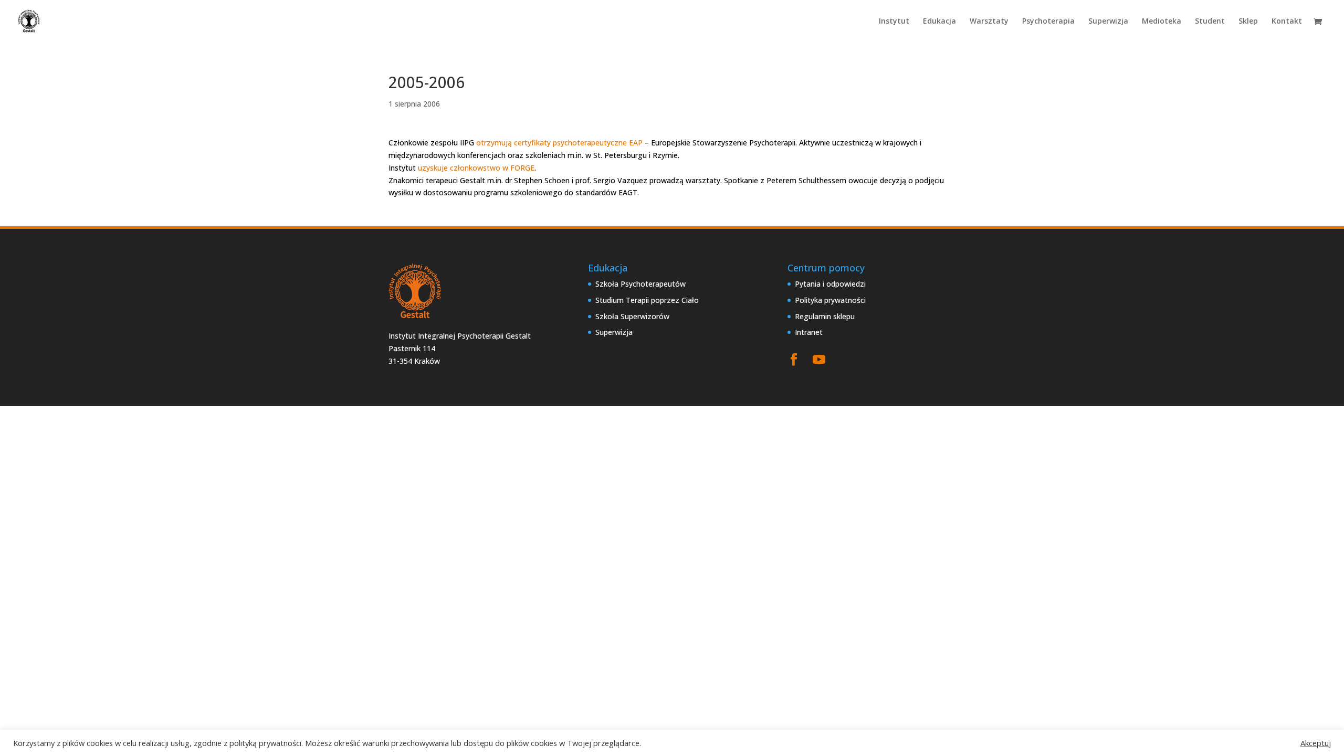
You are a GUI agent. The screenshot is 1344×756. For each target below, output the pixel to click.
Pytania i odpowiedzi (830, 284)
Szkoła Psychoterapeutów (640, 284)
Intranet (809, 332)
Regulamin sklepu (825, 316)
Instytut (894, 21)
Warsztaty (989, 21)
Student (1210, 21)
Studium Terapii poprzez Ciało (647, 300)
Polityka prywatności (830, 300)
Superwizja (1108, 21)
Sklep (1248, 21)
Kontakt (1287, 21)
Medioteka (1161, 21)
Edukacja (939, 21)
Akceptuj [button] (1315, 743)
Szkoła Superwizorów (632, 316)
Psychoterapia (1048, 21)
